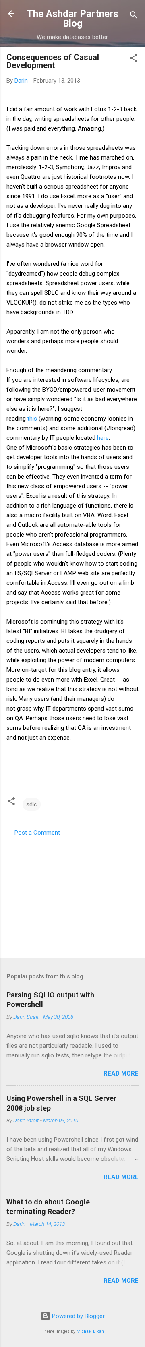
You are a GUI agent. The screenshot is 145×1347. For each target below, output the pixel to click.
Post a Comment (37, 832)
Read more (121, 1073)
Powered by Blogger (77, 1316)
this (32, 418)
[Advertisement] (72, 894)
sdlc (31, 804)
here (103, 437)
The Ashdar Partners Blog (72, 18)
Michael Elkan (90, 1331)
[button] (134, 59)
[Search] (134, 16)
